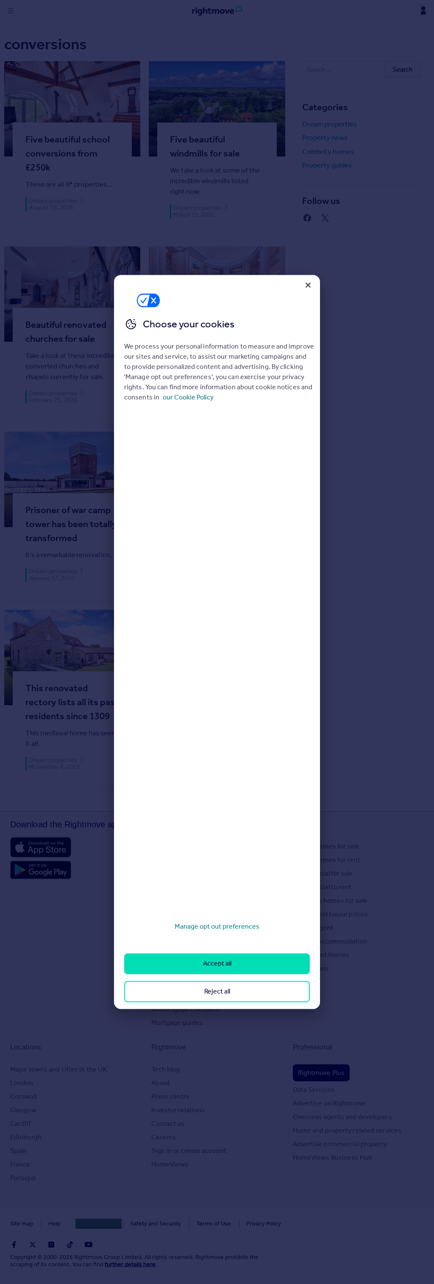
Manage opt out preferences (217, 926)
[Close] (308, 285)
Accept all (217, 964)
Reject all (217, 991)
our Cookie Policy (188, 397)
